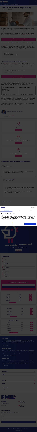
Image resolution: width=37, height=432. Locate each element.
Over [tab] (30, 210)
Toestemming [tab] (6, 210)
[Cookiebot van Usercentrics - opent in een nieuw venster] (31, 207)
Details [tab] (18, 210)
